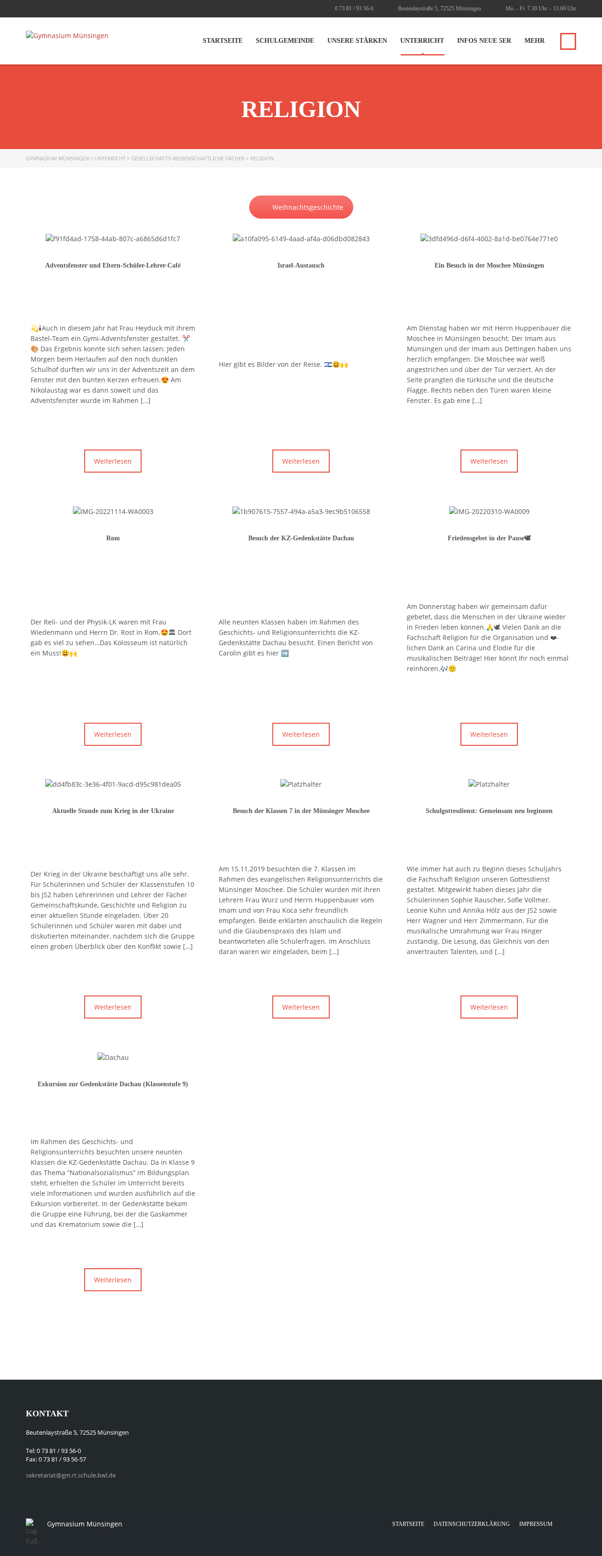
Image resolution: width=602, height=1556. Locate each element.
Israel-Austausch (301, 265)
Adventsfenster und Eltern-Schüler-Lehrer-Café (113, 265)
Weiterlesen (113, 461)
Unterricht (422, 40)
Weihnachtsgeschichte (307, 207)
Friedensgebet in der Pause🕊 (489, 538)
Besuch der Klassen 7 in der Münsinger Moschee (301, 810)
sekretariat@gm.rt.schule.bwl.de (71, 1475)
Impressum (536, 1524)
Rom (113, 538)
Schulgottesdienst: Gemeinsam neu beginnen (489, 810)
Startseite (223, 40)
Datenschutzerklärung (472, 1524)
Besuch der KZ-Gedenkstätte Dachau (301, 538)
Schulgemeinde (285, 40)
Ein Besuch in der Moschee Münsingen (489, 265)
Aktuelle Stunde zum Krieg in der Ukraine (113, 810)
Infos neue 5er (484, 40)
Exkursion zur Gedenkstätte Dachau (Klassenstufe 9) (113, 1084)
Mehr (534, 40)
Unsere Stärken (357, 40)
